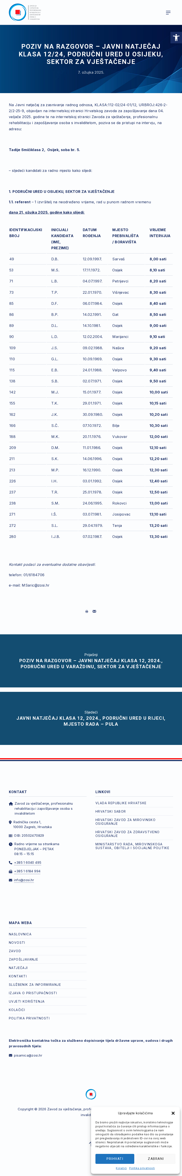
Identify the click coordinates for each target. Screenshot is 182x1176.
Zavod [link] (15, 951)
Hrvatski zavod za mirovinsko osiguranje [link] (125, 821)
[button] (173, 1113)
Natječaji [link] (18, 968)
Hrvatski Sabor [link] (110, 811)
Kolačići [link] (121, 1168)
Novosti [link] (17, 942)
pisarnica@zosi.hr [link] (28, 1055)
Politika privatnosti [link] (142, 1168)
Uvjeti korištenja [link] (27, 1001)
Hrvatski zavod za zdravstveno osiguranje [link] (127, 834)
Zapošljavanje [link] (23, 959)
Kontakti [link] (18, 976)
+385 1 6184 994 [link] (27, 871)
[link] (176, 37)
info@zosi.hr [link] (24, 880)
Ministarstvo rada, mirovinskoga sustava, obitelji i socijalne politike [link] (132, 846)
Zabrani (156, 1159)
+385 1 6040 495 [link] (27, 862)
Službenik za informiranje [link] (35, 984)
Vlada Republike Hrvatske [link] (121, 803)
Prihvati (115, 1159)
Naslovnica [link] (20, 934)
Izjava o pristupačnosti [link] (33, 993)
